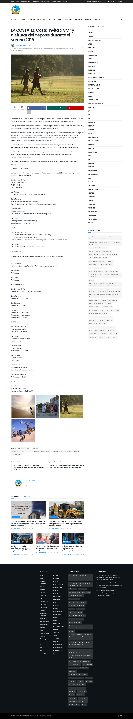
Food (90, 96)
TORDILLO (91, 197)
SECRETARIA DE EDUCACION (97, 327)
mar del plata (93, 141)
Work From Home (105, 337)
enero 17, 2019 (33, 45)
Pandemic (92, 320)
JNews (17, 716)
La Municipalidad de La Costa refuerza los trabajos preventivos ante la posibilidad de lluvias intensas (65, 523)
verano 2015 (111, 330)
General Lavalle (94, 100)
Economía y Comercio (26, 2)
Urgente (91, 208)
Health (91, 107)
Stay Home (111, 327)
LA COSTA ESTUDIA (95, 307)
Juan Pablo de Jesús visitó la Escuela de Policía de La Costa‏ (104, 276)
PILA (89, 160)
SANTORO (109, 320)
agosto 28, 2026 (28, 528)
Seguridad (36, 2)
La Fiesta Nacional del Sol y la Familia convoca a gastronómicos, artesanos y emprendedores (72, 549)
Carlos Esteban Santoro (96, 254)
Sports (91, 193)
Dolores (91, 74)
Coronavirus (93, 63)
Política (17, 2)
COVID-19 (110, 261)
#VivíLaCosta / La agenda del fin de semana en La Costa (105, 243)
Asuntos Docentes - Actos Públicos (100, 251)
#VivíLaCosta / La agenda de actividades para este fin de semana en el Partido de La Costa (105, 238)
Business (91, 48)
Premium (101, 320)
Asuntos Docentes (62, 2)
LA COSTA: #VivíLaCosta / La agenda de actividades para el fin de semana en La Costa (103, 285)
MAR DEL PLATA (108, 307)
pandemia (109, 317)
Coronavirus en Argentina (97, 261)
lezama (91, 126)
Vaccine (102, 330)
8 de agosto (102, 248)
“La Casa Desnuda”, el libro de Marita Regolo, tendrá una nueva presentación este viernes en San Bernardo (28, 523)
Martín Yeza (115, 310)
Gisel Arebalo (21, 45)
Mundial (91, 145)
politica (58, 48)
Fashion (91, 92)
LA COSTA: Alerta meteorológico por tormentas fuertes (103, 296)
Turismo (46, 2)
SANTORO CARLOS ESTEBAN (97, 324)
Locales (45, 48)
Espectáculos (37, 48)
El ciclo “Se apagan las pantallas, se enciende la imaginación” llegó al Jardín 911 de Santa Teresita (21, 549)
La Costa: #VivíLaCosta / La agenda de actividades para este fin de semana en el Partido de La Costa (105, 290)
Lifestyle (91, 130)
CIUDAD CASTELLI (111, 254)
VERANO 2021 (92, 215)
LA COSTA (91, 122)
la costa (35, 448)
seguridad (14, 50)
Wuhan (115, 337)
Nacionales (51, 48)
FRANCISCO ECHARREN (105, 264)
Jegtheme (49, 716)
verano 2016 (93, 334)
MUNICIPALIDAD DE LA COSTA (98, 313)
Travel (90, 201)
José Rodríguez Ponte (96, 271)
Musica (91, 148)
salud (71, 48)
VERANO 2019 (16, 454)
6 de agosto (93, 248)
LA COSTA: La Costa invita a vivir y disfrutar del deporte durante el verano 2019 (37, 451)
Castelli (91, 52)
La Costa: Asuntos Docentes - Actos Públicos (103, 300)
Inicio (12, 2)
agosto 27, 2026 (28, 554)
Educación (29, 48)
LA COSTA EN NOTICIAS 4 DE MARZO (100, 303)
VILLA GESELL (92, 219)
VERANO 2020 (92, 212)
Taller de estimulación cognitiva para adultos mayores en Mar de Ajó (47, 548)
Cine (90, 59)
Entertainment (94, 85)
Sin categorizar (94, 189)
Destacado (22, 48)
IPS (89, 115)
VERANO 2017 (103, 334)
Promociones (93, 171)
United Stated (93, 330)
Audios (90, 44)
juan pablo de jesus (24, 448)
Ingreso (120, 2)
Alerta (90, 33)
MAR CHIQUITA (93, 137)
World (90, 223)
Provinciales (65, 48)
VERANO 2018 (114, 334)
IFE (89, 111)
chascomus (92, 55)
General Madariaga (95, 104)
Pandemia (91, 156)
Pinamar (91, 163)
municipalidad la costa (71, 451)
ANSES (90, 37)
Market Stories (93, 310)
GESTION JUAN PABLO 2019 (97, 268)
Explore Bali (93, 264)
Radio (90, 178)
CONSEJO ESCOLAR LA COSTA (98, 258)
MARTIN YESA (105, 310)
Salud (41, 2)
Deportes (53, 2)
